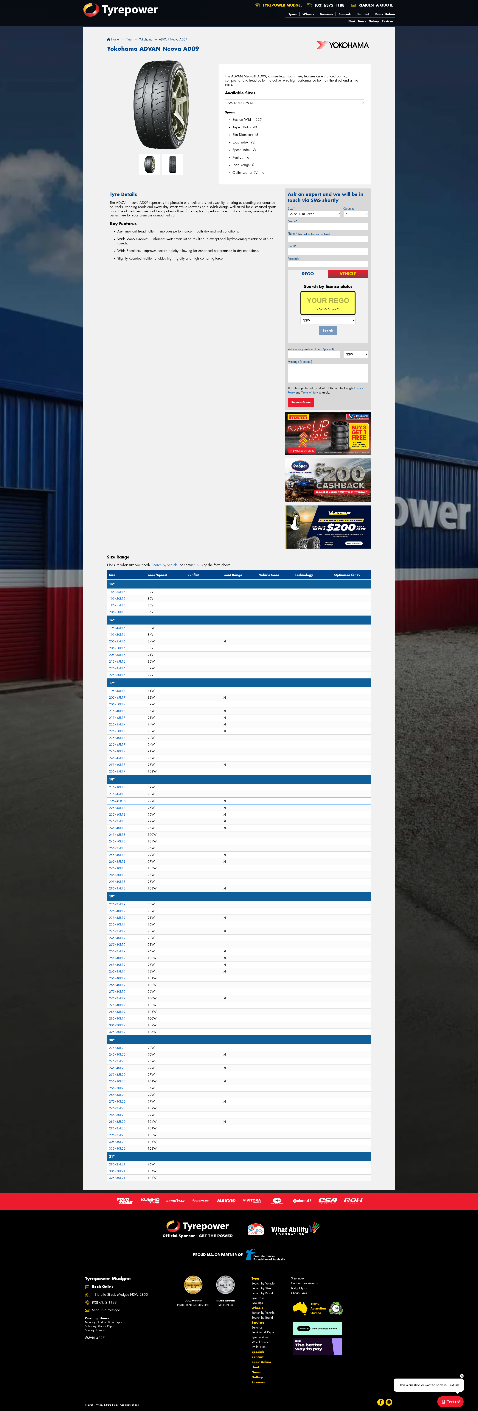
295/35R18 (117, 888)
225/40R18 (117, 801)
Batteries (257, 1327)
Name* (292, 221)
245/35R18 (117, 821)
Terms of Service (311, 392)
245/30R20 (117, 1054)
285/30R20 (117, 1115)
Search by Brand (262, 1293)
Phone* (309, 234)
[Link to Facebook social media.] (380, 1402)
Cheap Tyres (299, 1293)
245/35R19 (117, 931)
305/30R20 (117, 1142)
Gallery (374, 21)
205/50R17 (117, 704)
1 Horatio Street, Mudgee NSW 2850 (120, 1295)
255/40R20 (117, 1081)
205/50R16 (117, 648)
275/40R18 (117, 868)
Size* (291, 208)
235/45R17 (117, 745)
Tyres (292, 14)
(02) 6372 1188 (329, 5)
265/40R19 (117, 978)
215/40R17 (117, 711)
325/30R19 (117, 1032)
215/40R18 (117, 787)
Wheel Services (261, 1342)
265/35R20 (117, 1095)
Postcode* (294, 259)
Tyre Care (258, 1298)
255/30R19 (117, 945)
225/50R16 (117, 675)
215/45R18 (117, 794)
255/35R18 (117, 848)
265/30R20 (117, 1088)
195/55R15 (117, 605)
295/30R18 (117, 882)
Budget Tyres (299, 1288)
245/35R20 (117, 1061)
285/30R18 (117, 875)
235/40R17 (117, 738)
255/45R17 (117, 771)
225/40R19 (117, 911)
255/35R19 (117, 951)
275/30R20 (117, 1101)
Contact (363, 14)
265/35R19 (117, 971)
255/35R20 (117, 1075)
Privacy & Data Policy (107, 1404)
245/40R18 (117, 828)
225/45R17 (117, 724)
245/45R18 (117, 835)
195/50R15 (117, 599)
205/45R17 (117, 698)
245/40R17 (117, 751)
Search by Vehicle (263, 1283)
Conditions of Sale (129, 1404)
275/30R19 (117, 992)
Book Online (385, 14)
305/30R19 (117, 1025)
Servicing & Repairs (264, 1332)
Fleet (351, 21)
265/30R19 (117, 965)
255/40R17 (117, 765)
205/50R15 (117, 612)
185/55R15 (117, 592)
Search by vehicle (165, 565)
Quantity (348, 208)
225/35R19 (117, 904)
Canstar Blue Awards (304, 1283)
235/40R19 (117, 924)
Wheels (308, 14)
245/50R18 (117, 841)
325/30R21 (117, 1178)
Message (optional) (300, 362)
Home (114, 39)
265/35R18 (117, 862)
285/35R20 (117, 1122)
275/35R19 (117, 998)
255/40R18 (117, 855)
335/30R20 (117, 1149)
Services (326, 14)
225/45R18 (117, 808)
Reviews (387, 21)
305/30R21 (117, 1171)
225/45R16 (117, 668)
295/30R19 (117, 1018)
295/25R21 (117, 1164)
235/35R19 (117, 918)
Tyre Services (260, 1337)
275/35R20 (117, 1108)
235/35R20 (117, 1048)
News (362, 21)
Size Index (297, 1278)
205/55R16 (117, 655)
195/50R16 (117, 635)
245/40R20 (117, 1068)
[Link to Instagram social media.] (389, 1402)
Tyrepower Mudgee (281, 5)
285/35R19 (117, 1012)
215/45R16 (117, 662)
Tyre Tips (257, 1303)
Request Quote (301, 402)
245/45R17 (117, 758)
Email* (292, 246)
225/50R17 (117, 731)
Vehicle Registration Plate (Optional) (311, 349)
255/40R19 (117, 958)
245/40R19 (117, 938)
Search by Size (261, 1288)
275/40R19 (117, 1005)
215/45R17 (117, 718)
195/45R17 (117, 691)
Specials (345, 14)
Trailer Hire (259, 1347)
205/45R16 (117, 641)
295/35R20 (117, 1128)
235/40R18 (117, 815)
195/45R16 (117, 628)
